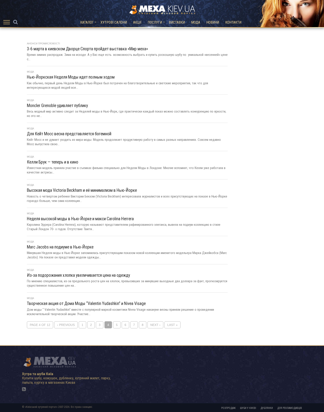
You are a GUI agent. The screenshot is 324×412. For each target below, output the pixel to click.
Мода (195, 22)
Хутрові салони (114, 22)
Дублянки (267, 408)
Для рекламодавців (289, 408)
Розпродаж (228, 408)
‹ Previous (66, 325)
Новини (212, 22)
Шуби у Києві (248, 408)
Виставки (177, 22)
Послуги (155, 22)
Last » (172, 325)
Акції (137, 22)
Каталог (87, 22)
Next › (155, 325)
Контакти (233, 22)
